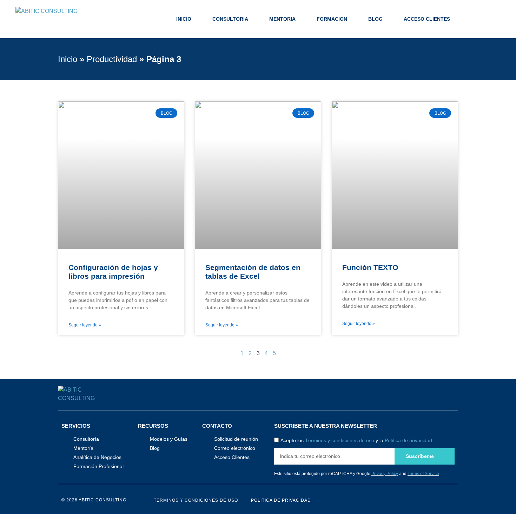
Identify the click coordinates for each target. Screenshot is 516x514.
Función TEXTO (370, 267)
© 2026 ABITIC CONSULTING (93, 500)
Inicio (67, 59)
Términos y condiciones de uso (339, 441)
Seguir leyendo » (84, 325)
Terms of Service (423, 473)
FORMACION (332, 19)
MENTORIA (282, 19)
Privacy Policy (384, 473)
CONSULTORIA (230, 19)
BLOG (375, 19)
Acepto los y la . (357, 441)
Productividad (112, 59)
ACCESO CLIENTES (427, 19)
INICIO (183, 19)
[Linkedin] (452, 500)
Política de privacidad (408, 441)
